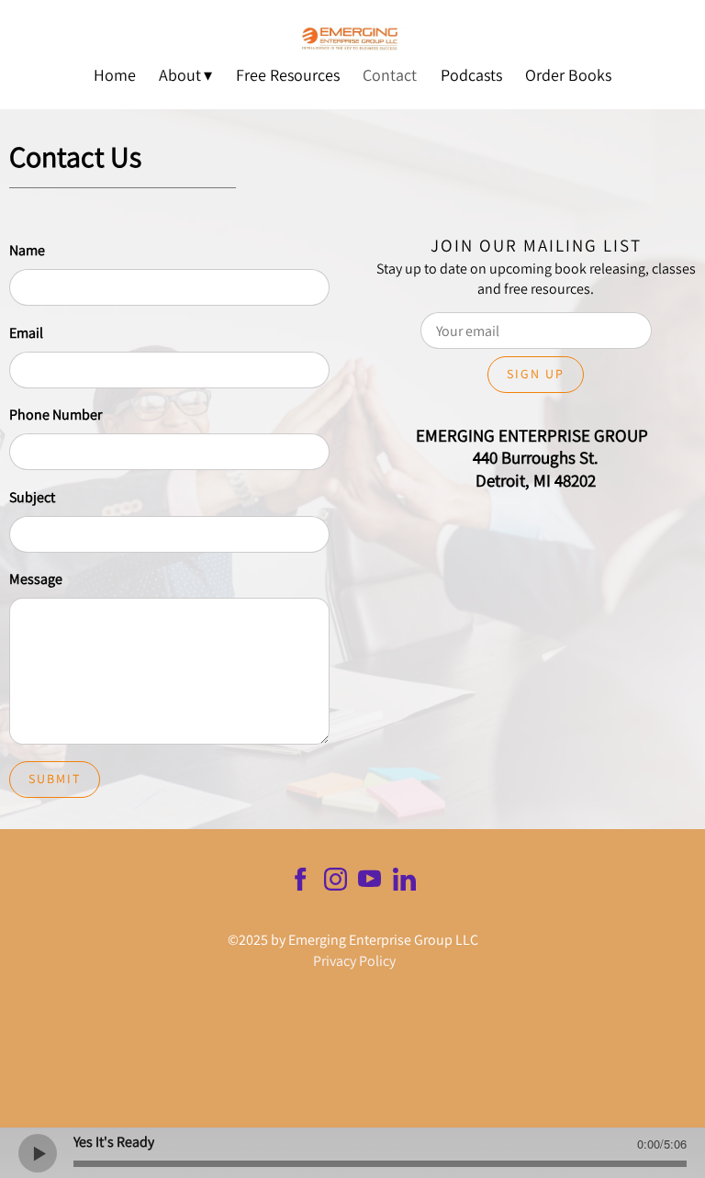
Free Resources (288, 74)
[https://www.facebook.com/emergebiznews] (300, 882)
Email (26, 332)
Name (27, 250)
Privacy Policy (354, 960)
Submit (54, 778)
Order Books (568, 74)
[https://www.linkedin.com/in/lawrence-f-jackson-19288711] (404, 882)
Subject (32, 497)
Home (115, 74)
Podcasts (471, 74)
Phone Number (55, 414)
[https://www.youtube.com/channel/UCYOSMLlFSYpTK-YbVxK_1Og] (369, 882)
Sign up (536, 373)
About (180, 74)
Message (35, 579)
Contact (390, 74)
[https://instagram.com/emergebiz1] (335, 882)
